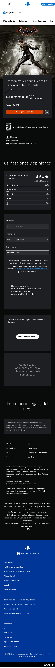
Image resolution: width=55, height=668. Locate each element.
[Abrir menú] (3, 4)
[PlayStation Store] (12, 12)
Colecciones (24, 21)
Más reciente (9, 21)
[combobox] (27, 226)
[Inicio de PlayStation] (27, 4)
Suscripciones (39, 21)
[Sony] (49, 666)
